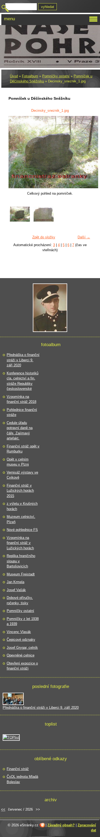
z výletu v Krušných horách (22, 506)
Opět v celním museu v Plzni (18, 462)
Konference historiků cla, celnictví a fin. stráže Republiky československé (22, 381)
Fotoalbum (30, 76)
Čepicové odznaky (21, 640)
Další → (84, 237)
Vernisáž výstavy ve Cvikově (22, 475)
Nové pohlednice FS (22, 530)
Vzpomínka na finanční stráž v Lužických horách (20, 543)
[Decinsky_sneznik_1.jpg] (20, 220)
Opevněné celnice (20, 655)
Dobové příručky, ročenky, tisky (20, 600)
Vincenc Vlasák (19, 632)
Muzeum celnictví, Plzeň (21, 519)
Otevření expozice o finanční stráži (22, 666)
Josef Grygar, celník (22, 648)
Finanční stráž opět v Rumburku (23, 449)
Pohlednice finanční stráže (22, 412)
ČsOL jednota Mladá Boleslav (22, 779)
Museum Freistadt (21, 574)
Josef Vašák (16, 590)
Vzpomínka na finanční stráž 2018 (21, 399)
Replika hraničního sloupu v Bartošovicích (21, 561)
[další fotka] (84, 152)
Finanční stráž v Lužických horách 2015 (20, 490)
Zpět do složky (43, 237)
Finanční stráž (18, 769)
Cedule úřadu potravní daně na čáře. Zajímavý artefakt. (20, 430)
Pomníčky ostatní (56, 76)
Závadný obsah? (61, 825)
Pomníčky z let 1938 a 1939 (23, 621)
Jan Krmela (15, 582)
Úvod (14, 76)
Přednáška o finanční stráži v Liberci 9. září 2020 (23, 360)
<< (3, 809)
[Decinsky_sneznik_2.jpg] (44, 220)
